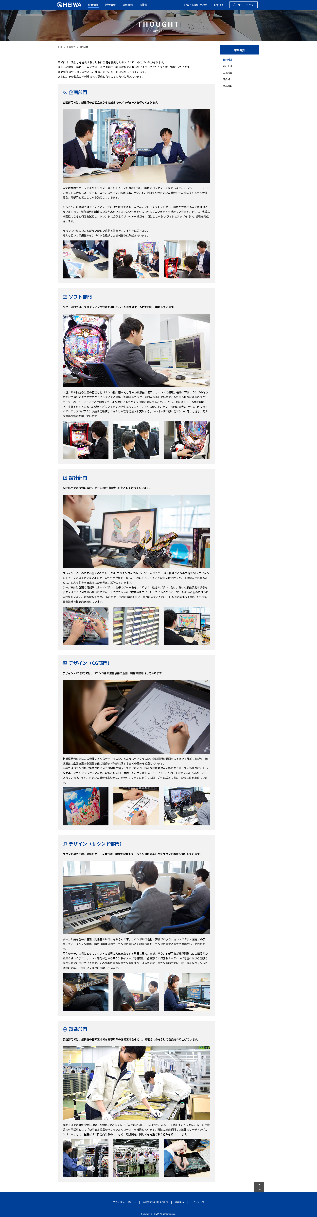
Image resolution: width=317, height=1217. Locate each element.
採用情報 (127, 5)
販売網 (226, 79)
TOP (60, 47)
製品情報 (110, 5)
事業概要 (71, 47)
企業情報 (93, 5)
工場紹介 (227, 72)
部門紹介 (227, 59)
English (218, 5)
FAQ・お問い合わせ (196, 5)
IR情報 (143, 5)
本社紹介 (227, 66)
